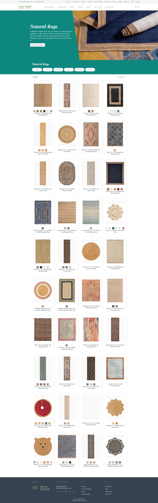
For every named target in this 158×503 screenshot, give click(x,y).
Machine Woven (49, 7)
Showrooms (107, 1)
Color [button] (37, 69)
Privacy (83, 491)
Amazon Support (85, 494)
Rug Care (90, 1)
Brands (89, 7)
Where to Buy (109, 491)
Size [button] (47, 69)
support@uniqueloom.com (26, 1)
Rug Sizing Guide (98, 1)
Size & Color (98, 7)
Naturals (80, 7)
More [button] (90, 69)
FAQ (106, 489)
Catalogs (114, 1)
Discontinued (109, 7)
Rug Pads (83, 1)
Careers (120, 1)
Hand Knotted (62, 7)
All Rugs (69, 1)
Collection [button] (79, 69)
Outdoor (72, 7)
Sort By (121, 77)
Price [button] (68, 69)
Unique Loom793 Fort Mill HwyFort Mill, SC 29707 (45, 488)
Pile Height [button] (58, 69)
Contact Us (126, 1)
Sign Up (137, 1)
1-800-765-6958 (61, 486)
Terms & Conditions (86, 489)
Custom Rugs (76, 1)
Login (132, 1)
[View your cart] (138, 7)
